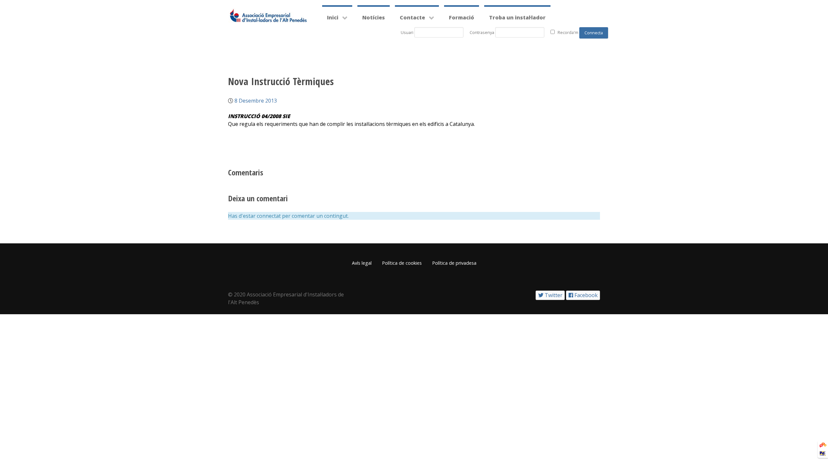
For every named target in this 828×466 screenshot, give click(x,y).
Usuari (407, 32)
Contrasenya (482, 32)
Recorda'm (568, 32)
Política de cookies (402, 263)
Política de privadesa (454, 263)
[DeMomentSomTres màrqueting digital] (823, 444)
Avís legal (362, 263)
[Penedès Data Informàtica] (822, 453)
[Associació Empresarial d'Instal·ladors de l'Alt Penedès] (268, 15)
